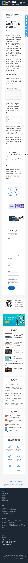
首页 (7, 14)
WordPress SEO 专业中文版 (18, 343)
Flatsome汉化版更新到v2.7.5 (9, 522)
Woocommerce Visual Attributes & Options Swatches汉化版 (18, 359)
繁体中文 (22, 3)
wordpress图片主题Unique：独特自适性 (13, 484)
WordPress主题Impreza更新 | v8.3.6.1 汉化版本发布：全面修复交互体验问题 (13, 389)
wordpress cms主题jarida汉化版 (18, 334)
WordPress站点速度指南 (8, 513)
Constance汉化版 (18, 368)
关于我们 (4, 497)
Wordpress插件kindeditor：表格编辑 (13, 481)
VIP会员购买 (5, 500)
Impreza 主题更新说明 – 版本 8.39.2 (14, 384)
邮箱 (9, 265)
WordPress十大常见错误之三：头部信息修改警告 (14, 416)
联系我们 (4, 499)
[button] (25, 3)
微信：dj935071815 (7, 542)
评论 (9, 238)
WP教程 (11, 14)
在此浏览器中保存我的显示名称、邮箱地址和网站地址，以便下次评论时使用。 (13, 281)
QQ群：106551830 (6, 544)
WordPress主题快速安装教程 (9, 511)
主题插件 (16, 14)
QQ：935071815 (6, 539)
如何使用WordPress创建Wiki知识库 (14, 421)
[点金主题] (11, 3)
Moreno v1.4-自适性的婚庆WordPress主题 (12, 524)
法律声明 (4, 495)
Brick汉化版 (17, 350)
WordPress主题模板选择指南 (9, 510)
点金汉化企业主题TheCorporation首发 (12, 431)
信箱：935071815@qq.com (9, 541)
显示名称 (10, 258)
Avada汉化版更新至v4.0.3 (14, 427)
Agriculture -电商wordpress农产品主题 (11, 520)
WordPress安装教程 (7, 508)
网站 (9, 271)
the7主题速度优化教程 (13, 424)
